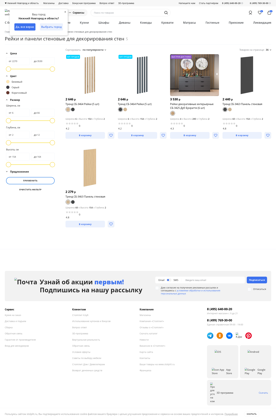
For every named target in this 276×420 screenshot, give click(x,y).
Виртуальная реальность (86, 339)
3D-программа (126, 3)
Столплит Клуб (80, 315)
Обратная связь (13, 333)
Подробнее (231, 414)
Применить (30, 180)
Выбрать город (51, 27)
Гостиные (212, 22)
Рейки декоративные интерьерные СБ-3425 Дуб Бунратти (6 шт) (192, 106)
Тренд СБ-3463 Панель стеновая (242, 104)
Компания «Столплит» (152, 321)
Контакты (145, 358)
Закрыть (252, 413)
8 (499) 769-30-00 (259, 3)
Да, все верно (25, 27)
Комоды (146, 22)
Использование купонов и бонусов (91, 321)
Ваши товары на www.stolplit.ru (157, 364)
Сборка (9, 327)
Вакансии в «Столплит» (152, 345)
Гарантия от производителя (20, 339)
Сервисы (78, 12)
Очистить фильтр (30, 189)
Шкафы (103, 22)
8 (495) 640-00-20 (219, 309)
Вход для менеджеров (17, 345)
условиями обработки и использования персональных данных (190, 292)
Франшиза (145, 370)
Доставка (63, 3)
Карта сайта (146, 352)
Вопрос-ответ (107, 3)
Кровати (167, 22)
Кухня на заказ (13, 315)
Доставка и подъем (15, 321)
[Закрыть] (65, 11)
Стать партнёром (208, 3)
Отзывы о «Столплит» (152, 327)
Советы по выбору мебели (86, 358)
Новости (144, 339)
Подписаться (257, 279)
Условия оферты (81, 352)
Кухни (84, 22)
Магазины (49, 3)
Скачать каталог (148, 333)
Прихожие (236, 22)
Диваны (124, 22)
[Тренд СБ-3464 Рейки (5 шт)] (89, 75)
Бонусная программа (84, 3)
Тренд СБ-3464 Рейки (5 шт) (82, 104)
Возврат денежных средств (87, 370)
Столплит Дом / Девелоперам (88, 364)
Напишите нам (187, 3)
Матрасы (189, 22)
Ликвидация (262, 22)
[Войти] (250, 13)
